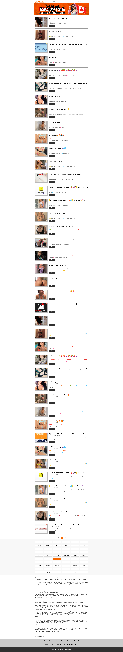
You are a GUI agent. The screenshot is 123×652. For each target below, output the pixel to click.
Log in (86, 1)
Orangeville (48, 558)
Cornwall (39, 548)
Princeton (48, 562)
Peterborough (83, 558)
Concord (83, 545)
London (48, 552)
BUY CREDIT (59, 644)
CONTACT (66, 644)
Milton (66, 552)
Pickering (39, 562)
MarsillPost (78, 640)
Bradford (65, 542)
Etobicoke (48, 548)
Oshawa (57, 558)
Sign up (81, 1)
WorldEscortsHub (46, 640)
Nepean (39, 555)
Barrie (48, 542)
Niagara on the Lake (66, 555)
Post (78, 1)
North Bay (75, 555)
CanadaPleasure (68, 640)
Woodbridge (48, 572)
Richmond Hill (57, 562)
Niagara (48, 555)
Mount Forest (83, 552)
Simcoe (39, 565)
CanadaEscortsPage (67, 641)
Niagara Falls (57, 555)
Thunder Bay (75, 565)
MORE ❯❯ (52, 25)
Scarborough (84, 562)
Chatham (74, 545)
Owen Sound (75, 558)
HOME (46, 644)
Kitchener (39, 552)
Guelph (57, 548)
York (75, 572)
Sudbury (66, 565)
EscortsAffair (74, 640)
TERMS (76, 644)
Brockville (39, 545)
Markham (57, 552)
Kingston (83, 548)
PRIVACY (71, 644)
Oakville (39, 558)
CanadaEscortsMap (38, 640)
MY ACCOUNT (52, 644)
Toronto (83, 565)
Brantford (83, 542)
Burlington (48, 545)
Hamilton (66, 548)
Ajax (39, 542)
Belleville (57, 542)
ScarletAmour (58, 640)
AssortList (63, 640)
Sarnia (66, 562)
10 (68, 537)
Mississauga (75, 552)
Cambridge (57, 545)
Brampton (74, 542)
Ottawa (66, 558)
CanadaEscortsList (60, 641)
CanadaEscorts (54, 641)
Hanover (74, 548)
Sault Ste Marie (74, 562)
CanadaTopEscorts (84, 640)
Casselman (66, 545)
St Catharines (48, 565)
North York (84, 555)
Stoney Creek (57, 565)
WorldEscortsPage (52, 640)
